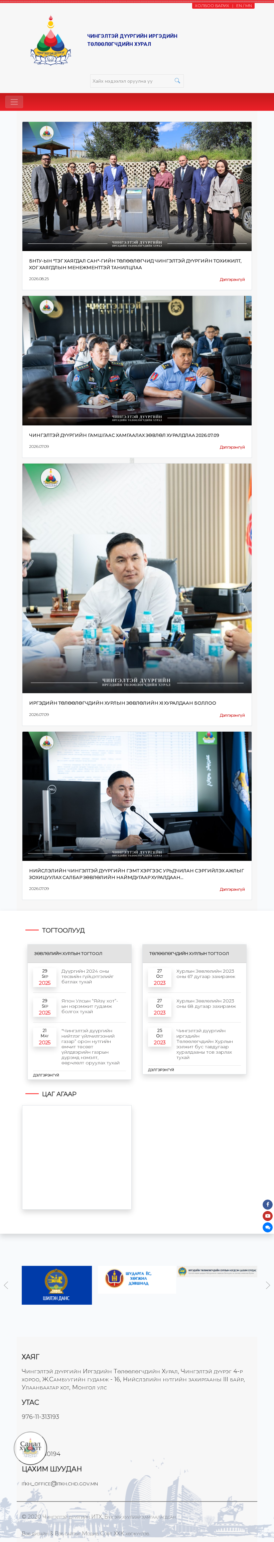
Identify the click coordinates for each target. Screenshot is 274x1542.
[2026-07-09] (137, 360)
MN (248, 5)
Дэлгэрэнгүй (232, 279)
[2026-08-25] (137, 186)
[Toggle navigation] (14, 102)
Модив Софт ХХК (103, 1533)
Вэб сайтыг (68, 1533)
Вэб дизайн (35, 1533)
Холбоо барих (212, 5)
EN (239, 5)
